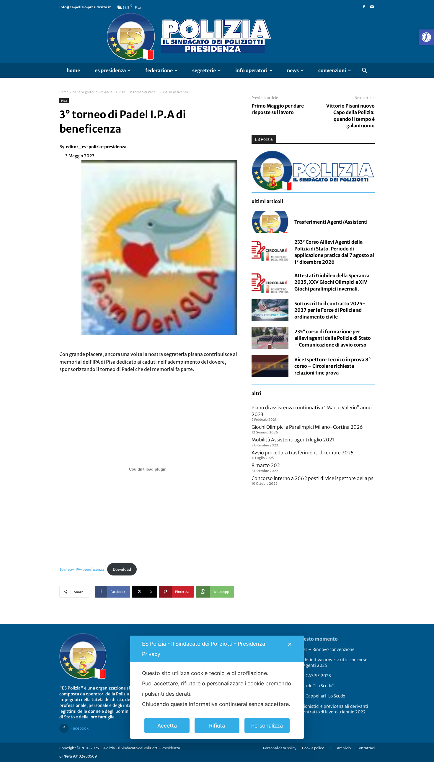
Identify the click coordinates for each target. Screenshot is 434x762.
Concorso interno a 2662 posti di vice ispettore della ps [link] (312, 478)
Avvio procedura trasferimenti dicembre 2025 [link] (302, 453)
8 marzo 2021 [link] (267, 465)
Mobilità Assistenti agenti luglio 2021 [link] (293, 440)
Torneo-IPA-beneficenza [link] (81, 569)
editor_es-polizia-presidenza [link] (96, 146)
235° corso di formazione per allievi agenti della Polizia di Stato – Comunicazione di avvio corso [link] (332, 338)
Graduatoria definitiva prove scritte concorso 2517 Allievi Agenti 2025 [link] (323, 662)
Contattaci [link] (366, 748)
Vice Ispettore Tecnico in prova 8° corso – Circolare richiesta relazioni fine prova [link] (332, 366)
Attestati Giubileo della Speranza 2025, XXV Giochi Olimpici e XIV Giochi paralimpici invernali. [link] (331, 282)
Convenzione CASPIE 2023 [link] (305, 675)
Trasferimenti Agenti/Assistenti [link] (331, 222)
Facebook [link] (80, 728)
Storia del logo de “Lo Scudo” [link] (306, 685)
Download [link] (122, 569)
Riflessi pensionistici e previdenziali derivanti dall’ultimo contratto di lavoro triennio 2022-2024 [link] (323, 712)
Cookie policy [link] (313, 748)
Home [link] (63, 92)
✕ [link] (290, 644)
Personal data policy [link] (279, 748)
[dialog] (217, 687)
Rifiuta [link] (217, 726)
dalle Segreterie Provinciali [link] (94, 92)
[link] (426, 37)
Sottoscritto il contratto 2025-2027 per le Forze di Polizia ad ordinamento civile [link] (329, 310)
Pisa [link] (122, 92)
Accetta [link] (167, 726)
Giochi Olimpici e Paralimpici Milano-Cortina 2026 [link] (307, 427)
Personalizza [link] (267, 726)
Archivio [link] (344, 748)
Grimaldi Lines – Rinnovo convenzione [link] (317, 649)
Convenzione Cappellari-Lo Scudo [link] (312, 696)
